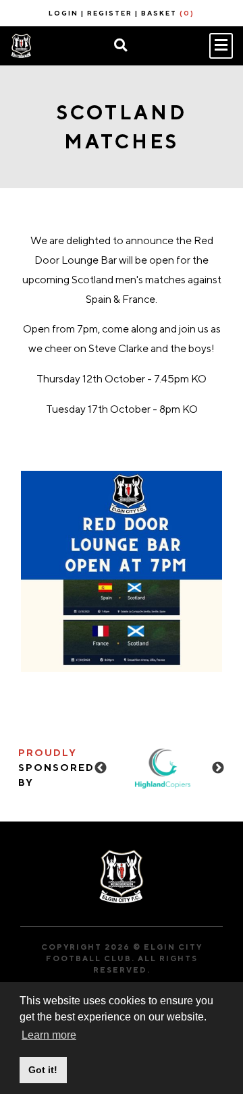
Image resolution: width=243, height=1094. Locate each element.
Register (109, 13)
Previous (100, 768)
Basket (167, 13)
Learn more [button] (49, 1035)
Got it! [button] (42, 1069)
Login (63, 13)
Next (218, 768)
